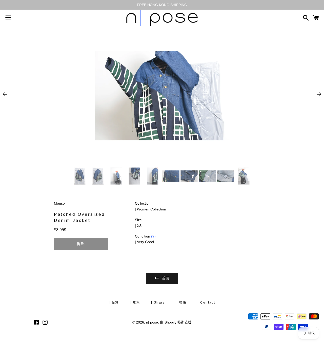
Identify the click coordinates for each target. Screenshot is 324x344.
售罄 (81, 244)
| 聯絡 (181, 302)
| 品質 (114, 302)
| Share (158, 302)
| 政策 (135, 302)
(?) (153, 236)
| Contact (206, 302)
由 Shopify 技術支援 (176, 322)
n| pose (152, 322)
